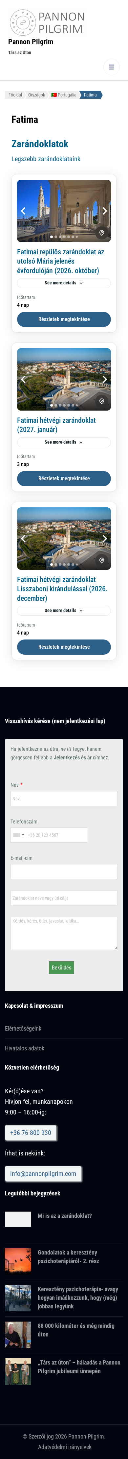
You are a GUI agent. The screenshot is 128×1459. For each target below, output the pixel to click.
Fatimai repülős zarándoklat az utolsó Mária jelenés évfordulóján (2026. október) (60, 261)
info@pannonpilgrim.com (43, 1174)
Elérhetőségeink (23, 1028)
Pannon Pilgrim (30, 42)
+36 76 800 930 (30, 1133)
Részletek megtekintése (64, 319)
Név (15, 785)
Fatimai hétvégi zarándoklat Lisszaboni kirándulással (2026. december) (62, 588)
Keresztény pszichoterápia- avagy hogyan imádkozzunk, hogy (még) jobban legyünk (78, 1298)
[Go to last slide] (30, 211)
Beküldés (61, 968)
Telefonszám (24, 822)
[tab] (51, 237)
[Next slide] (98, 211)
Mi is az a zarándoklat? (65, 1215)
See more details (60, 282)
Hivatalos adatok (24, 1048)
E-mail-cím (21, 858)
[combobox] (18, 835)
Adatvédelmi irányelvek (65, 1446)
